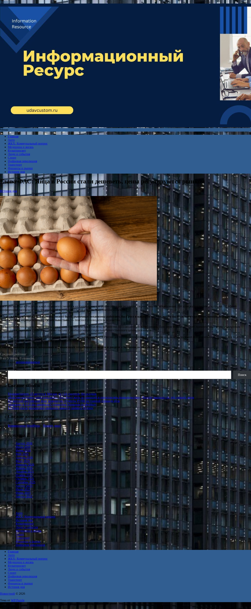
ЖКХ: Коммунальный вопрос (28, 143)
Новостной (7, 1)
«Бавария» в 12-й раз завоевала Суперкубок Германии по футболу (52, 404)
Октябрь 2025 (25, 478)
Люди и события (19, 154)
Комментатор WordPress (24, 425)
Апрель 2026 (24, 457)
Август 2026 (24, 443)
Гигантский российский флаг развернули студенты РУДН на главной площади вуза (64, 401)
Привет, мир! (52, 425)
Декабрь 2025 (25, 471)
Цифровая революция (22, 161)
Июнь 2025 (23, 493)
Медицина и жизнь (21, 147)
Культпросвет (17, 150)
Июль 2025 (23, 489)
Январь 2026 (24, 468)
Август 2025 (24, 485)
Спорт (12, 157)
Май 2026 (22, 454)
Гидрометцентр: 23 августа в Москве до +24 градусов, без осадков (52, 394)
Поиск (12, 368)
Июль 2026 (23, 447)
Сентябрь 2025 (25, 482)
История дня (16, 171)
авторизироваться (28, 362)
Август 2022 (24, 496)
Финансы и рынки (20, 168)
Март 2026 (23, 461)
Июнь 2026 (23, 450)
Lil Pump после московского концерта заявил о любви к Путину (50, 408)
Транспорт (15, 164)
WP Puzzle (18, 600)
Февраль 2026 (25, 464)
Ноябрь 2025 (24, 475)
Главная (13, 136)
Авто (11, 140)
